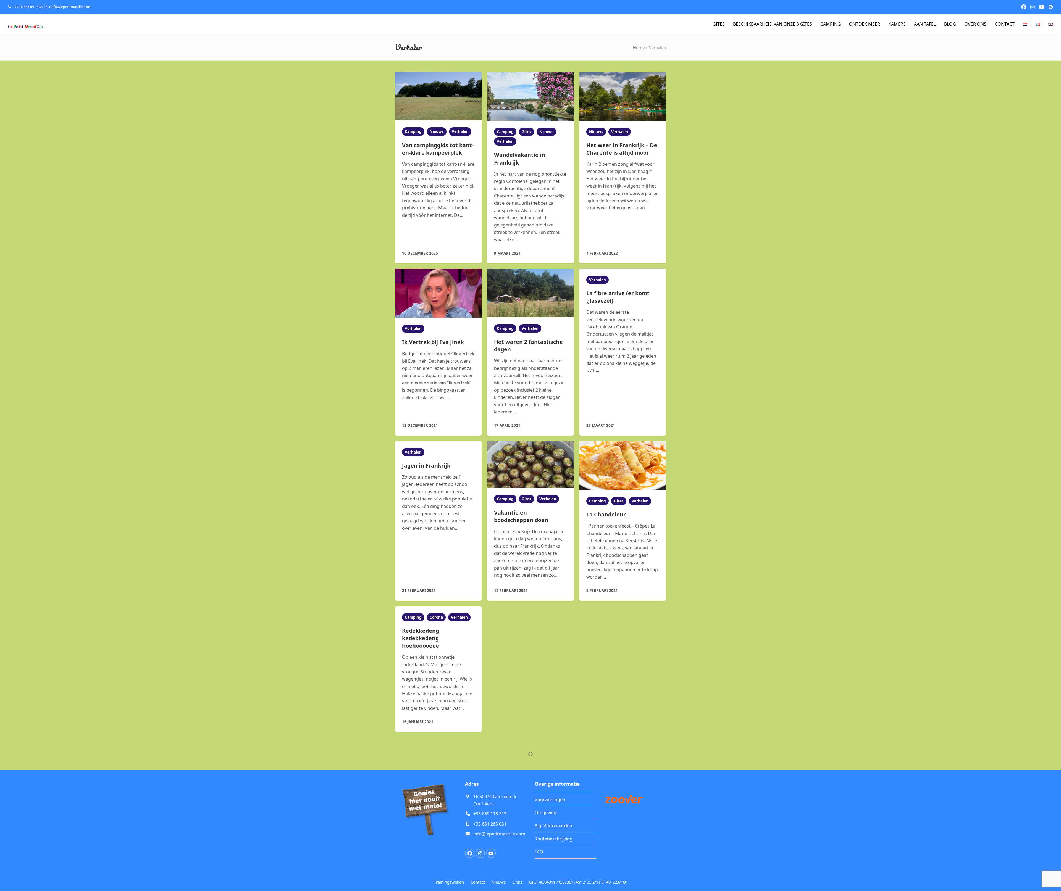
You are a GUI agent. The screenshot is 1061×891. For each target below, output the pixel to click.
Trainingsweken (449, 882)
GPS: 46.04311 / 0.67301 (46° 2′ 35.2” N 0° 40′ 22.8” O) (578, 882)
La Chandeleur (606, 514)
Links (517, 882)
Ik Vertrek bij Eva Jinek (433, 342)
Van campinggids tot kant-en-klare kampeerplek (438, 148)
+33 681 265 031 (489, 824)
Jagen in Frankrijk (426, 465)
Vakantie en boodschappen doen (521, 516)
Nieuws (437, 131)
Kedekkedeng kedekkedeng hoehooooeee (420, 638)
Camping (413, 131)
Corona (436, 617)
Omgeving (545, 813)
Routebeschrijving (553, 839)
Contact (478, 882)
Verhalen (460, 131)
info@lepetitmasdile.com (71, 6)
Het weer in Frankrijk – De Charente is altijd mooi (621, 148)
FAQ (539, 852)
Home (639, 47)
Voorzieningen (550, 800)
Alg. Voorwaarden (553, 826)
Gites (526, 131)
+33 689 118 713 (489, 814)
